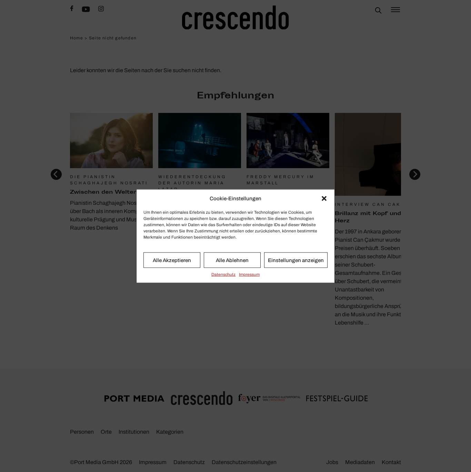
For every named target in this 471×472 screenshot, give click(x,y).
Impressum (249, 274)
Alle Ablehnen (232, 260)
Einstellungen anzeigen (296, 260)
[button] (324, 198)
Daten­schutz (223, 274)
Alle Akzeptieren (172, 260)
